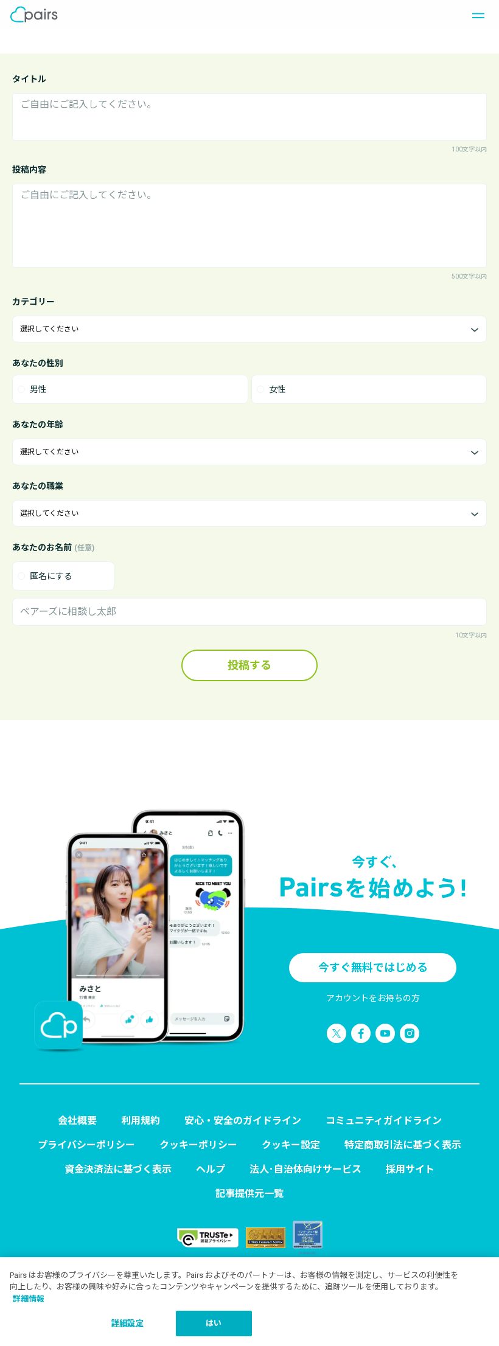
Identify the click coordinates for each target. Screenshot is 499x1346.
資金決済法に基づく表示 (118, 1169)
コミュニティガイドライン (384, 1120)
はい (214, 1323)
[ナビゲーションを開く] (474, 14)
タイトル (29, 79)
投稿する (249, 665)
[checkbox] (63, 576)
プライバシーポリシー (86, 1145)
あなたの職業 (37, 486)
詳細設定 (127, 1323)
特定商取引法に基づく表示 (402, 1145)
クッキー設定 (291, 1145)
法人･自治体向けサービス (305, 1169)
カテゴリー (33, 302)
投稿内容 (29, 170)
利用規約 (140, 1120)
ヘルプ (210, 1169)
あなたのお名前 (53, 547)
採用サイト (410, 1169)
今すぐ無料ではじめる (373, 967)
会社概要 (77, 1120)
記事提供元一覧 (249, 1193)
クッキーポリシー (198, 1145)
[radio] (130, 389)
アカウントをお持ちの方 (373, 998)
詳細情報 (28, 1298)
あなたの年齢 (37, 424)
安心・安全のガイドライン (242, 1120)
